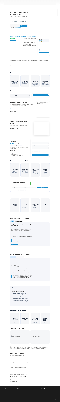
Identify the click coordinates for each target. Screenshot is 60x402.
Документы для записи (17, 36)
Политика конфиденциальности (26, 399)
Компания (5, 388)
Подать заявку (52, 3)
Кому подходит (12, 36)
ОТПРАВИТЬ (42, 187)
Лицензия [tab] (12, 221)
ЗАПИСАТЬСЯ (43, 52)
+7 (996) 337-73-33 (43, 388)
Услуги (18, 388)
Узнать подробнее (23, 25)
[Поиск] (48, 3)
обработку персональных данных (17, 27)
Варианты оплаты (29, 36)
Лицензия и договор (23, 36)
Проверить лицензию (15, 244)
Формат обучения (34, 36)
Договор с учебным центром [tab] (18, 221)
